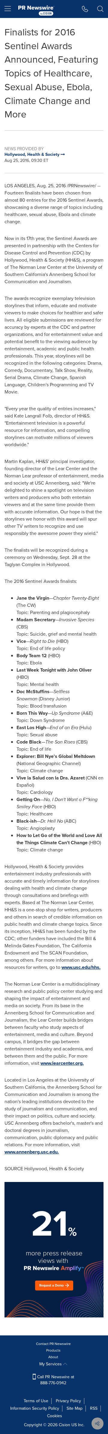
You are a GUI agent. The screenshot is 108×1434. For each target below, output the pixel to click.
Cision (64, 1425)
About (53, 1357)
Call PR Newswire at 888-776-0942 (55, 1380)
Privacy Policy (68, 1401)
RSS (94, 1408)
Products (53, 1350)
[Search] (100, 9)
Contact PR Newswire (53, 1343)
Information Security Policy (34, 1408)
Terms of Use (36, 1401)
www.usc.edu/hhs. (81, 967)
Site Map (74, 1408)
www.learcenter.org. (62, 1063)
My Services (51, 1364)
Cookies (54, 1416)
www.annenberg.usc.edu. (31, 1151)
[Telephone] (85, 9)
